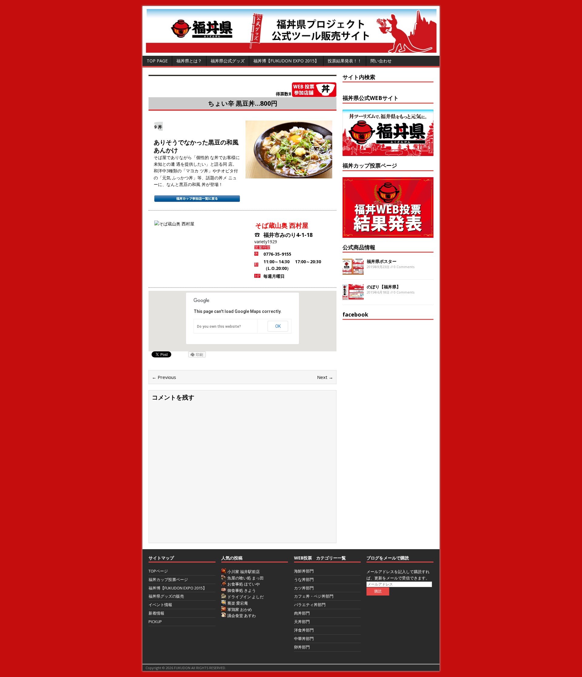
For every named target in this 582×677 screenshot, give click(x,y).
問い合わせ (381, 61)
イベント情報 (160, 604)
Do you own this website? (219, 326)
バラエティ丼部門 (310, 604)
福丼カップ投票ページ (168, 579)
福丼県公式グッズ (228, 61)
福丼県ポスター (381, 261)
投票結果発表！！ (345, 61)
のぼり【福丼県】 (384, 287)
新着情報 (156, 613)
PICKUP (155, 621)
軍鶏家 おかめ (239, 609)
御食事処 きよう (241, 590)
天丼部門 (302, 621)
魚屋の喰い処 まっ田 (245, 578)
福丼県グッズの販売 (166, 596)
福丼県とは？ (189, 61)
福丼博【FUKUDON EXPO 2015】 (286, 61)
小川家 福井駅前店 (243, 571)
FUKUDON (182, 667)
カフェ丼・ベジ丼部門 (313, 596)
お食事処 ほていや (243, 584)
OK (278, 326)
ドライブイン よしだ (245, 596)
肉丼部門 (302, 613)
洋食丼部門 (304, 630)
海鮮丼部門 (304, 571)
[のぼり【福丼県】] (353, 297)
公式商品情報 (359, 247)
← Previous (164, 377)
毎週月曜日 (274, 276)
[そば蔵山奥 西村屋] (289, 175)
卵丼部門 (302, 647)
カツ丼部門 (304, 588)
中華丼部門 (304, 638)
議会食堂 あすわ (241, 615)
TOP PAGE (157, 61)
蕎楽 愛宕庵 (237, 603)
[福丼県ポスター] (353, 271)
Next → (325, 377)
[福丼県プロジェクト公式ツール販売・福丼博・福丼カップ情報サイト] (291, 49)
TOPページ (158, 571)
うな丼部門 (304, 579)
